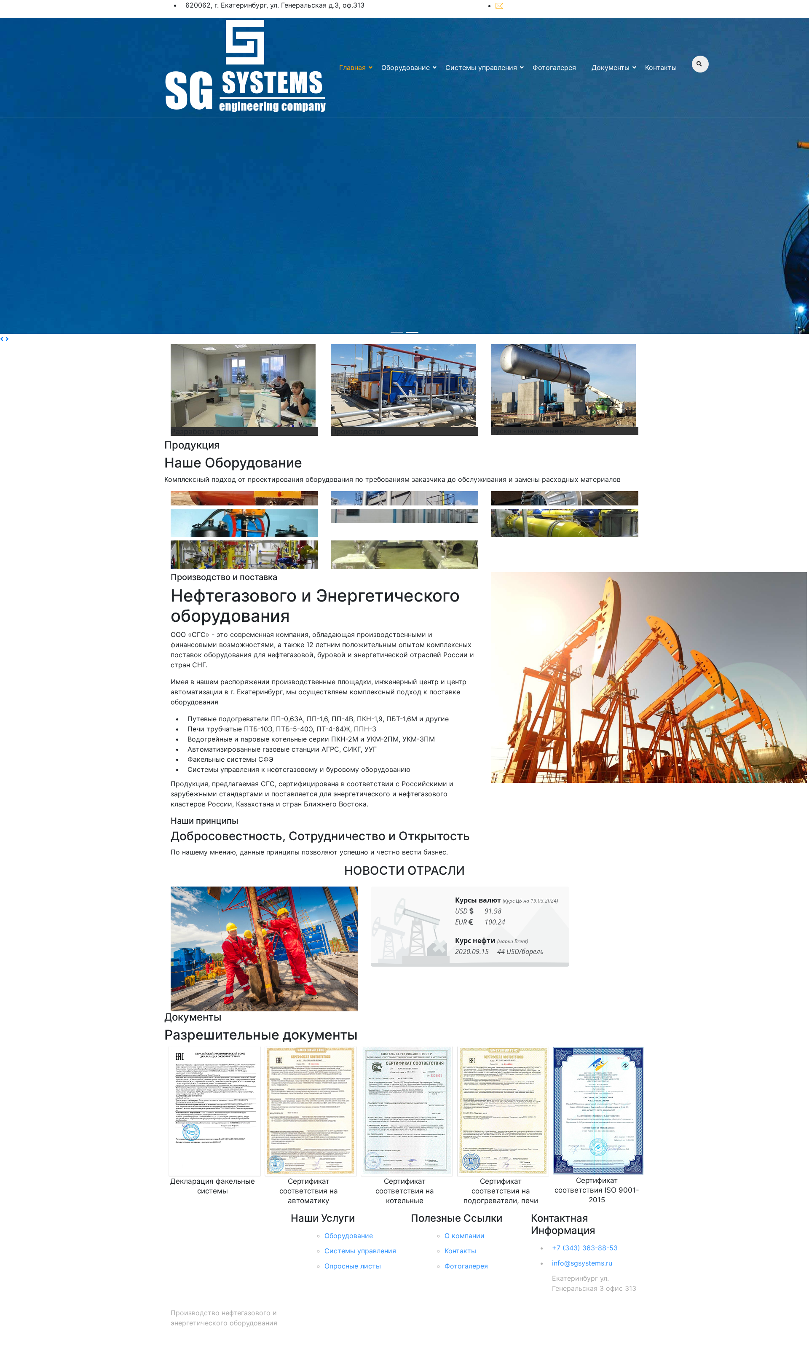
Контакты (661, 67)
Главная (352, 67)
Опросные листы (352, 1266)
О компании (465, 1235)
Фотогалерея (554, 67)
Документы (611, 67)
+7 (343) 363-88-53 (612, 6)
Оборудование (405, 67)
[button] (2, 339)
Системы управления (481, 67)
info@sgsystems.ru (536, 5)
